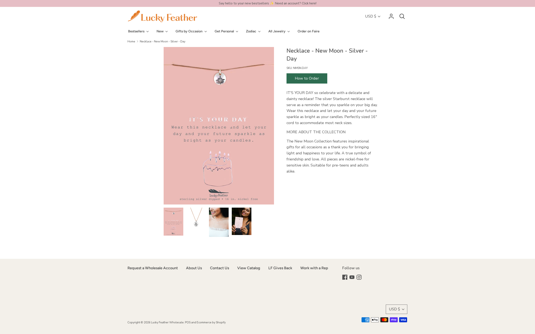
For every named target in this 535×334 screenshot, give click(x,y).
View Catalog (248, 268)
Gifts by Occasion (189, 31)
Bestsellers (136, 31)
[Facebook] (345, 277)
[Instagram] (359, 277)
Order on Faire (309, 31)
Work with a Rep (314, 268)
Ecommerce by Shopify (211, 322)
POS (188, 322)
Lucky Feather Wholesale (167, 322)
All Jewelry (277, 31)
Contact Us (219, 268)
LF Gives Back (280, 268)
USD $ (370, 16)
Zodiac (251, 31)
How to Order (307, 78)
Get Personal (225, 31)
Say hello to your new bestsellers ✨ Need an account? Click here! (267, 3)
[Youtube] (352, 277)
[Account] (391, 15)
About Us (194, 268)
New (160, 31)
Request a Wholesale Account (152, 268)
